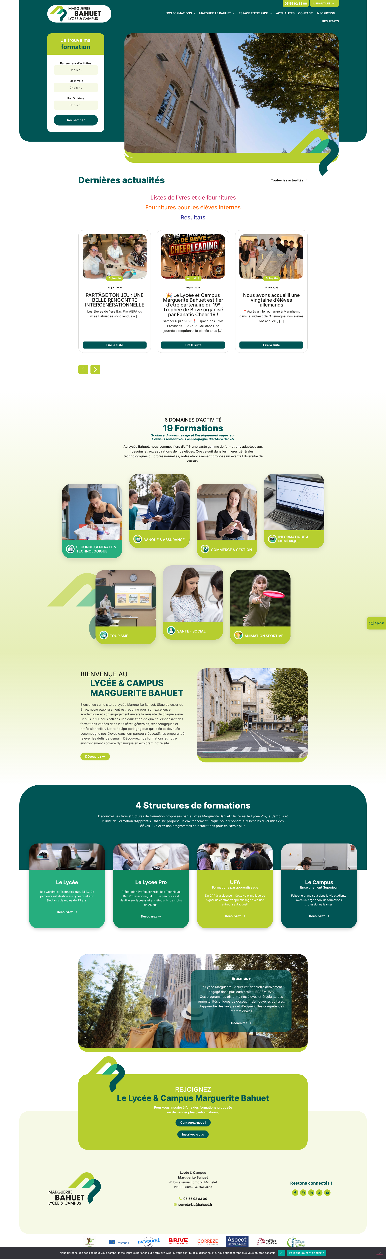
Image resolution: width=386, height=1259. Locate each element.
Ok (281, 1252)
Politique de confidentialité (306, 1252)
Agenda (379, 622)
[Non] (379, 1253)
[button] (114, 278)
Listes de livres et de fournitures (193, 197)
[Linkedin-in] (311, 1192)
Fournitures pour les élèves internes (193, 207)
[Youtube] (327, 1192)
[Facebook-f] (295, 1192)
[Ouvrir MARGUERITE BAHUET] (233, 13)
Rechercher (76, 120)
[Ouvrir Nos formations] (194, 13)
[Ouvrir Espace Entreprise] (271, 13)
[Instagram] (303, 1192)
